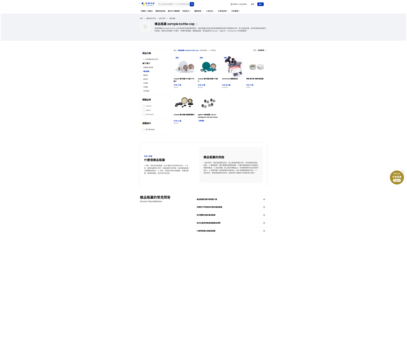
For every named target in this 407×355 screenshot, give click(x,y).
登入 (260, 4)
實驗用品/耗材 (151, 18)
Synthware (150, 114)
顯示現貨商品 (150, 129)
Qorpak (148, 106)
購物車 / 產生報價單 (240, 4)
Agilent (148, 110)
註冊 (252, 4)
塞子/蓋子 (162, 18)
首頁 (141, 18)
